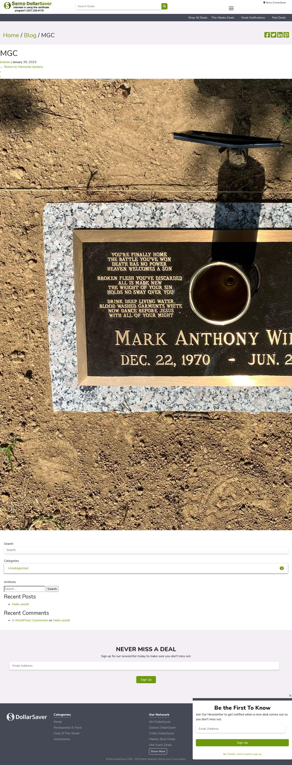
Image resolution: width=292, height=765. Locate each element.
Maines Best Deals (162, 739)
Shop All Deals (197, 17)
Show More (158, 751)
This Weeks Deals (222, 17)
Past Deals (279, 17)
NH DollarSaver (160, 722)
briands (5, 62)
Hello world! (20, 604)
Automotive (62, 739)
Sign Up (146, 679)
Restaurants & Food (67, 727)
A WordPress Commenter (30, 620)
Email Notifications (253, 17)
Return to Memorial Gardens (21, 67)
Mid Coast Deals (160, 745)
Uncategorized (145, 568)
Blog (30, 35)
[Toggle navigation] (231, 8)
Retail (58, 722)
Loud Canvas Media (176, 759)
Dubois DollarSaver (162, 727)
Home (11, 35)
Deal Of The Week (67, 733)
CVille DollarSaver (161, 733)
